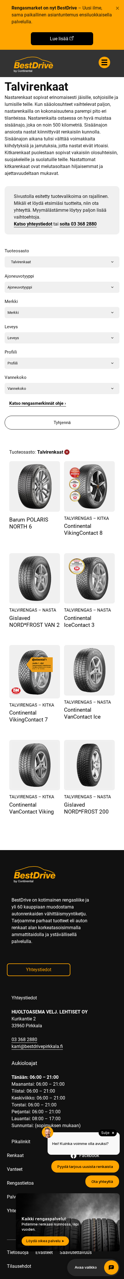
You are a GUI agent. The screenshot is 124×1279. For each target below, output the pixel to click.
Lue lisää (59, 38)
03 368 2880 (24, 1039)
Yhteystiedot (38, 969)
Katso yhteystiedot (33, 224)
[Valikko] (104, 62)
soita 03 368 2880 (78, 224)
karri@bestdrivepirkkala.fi (37, 1046)
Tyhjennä (62, 422)
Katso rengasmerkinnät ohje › (37, 403)
